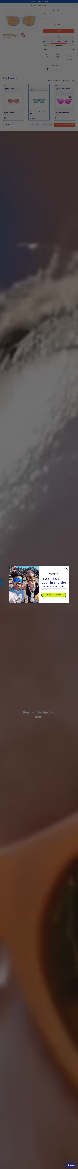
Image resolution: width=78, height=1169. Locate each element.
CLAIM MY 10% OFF (54, 595)
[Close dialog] (66, 568)
